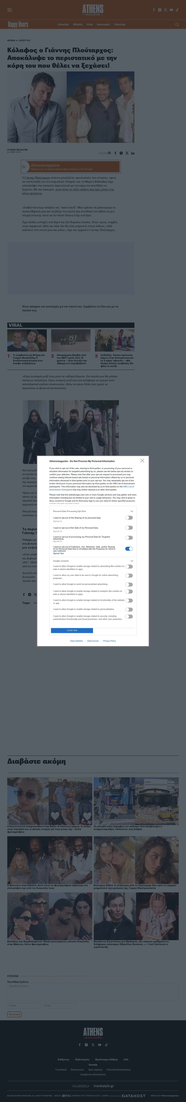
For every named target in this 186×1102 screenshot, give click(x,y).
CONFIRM (72, 630)
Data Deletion (76, 641)
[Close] (143, 461)
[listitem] (93, 511)
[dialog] (93, 551)
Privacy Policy (109, 641)
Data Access (93, 641)
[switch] (129, 518)
